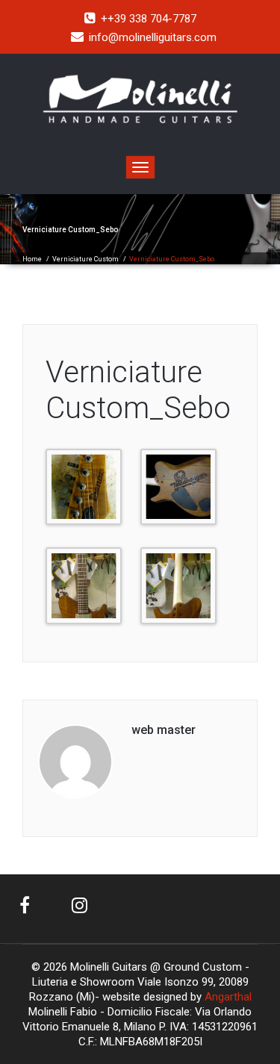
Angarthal (228, 997)
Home (32, 259)
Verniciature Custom (85, 259)
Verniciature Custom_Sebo (138, 390)
